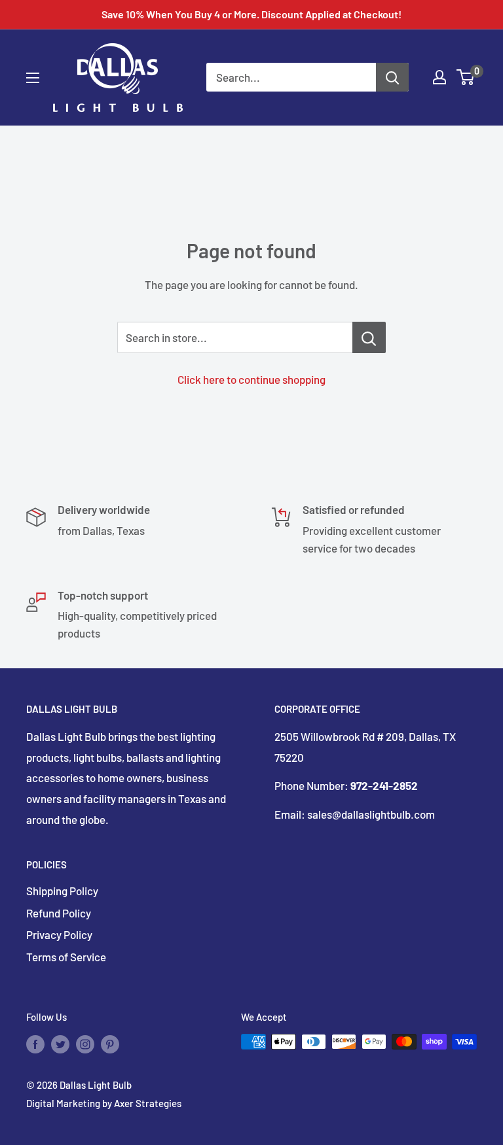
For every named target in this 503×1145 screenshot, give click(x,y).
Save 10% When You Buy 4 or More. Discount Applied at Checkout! (251, 14)
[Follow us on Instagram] (85, 1043)
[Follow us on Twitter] (60, 1043)
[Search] (392, 77)
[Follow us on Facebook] (35, 1043)
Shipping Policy (62, 890)
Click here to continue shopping (251, 379)
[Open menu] (32, 78)
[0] (466, 77)
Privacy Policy (59, 934)
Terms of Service (66, 956)
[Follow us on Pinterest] (110, 1043)
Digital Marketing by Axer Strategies (103, 1103)
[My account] (439, 77)
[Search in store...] (369, 337)
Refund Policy (58, 912)
